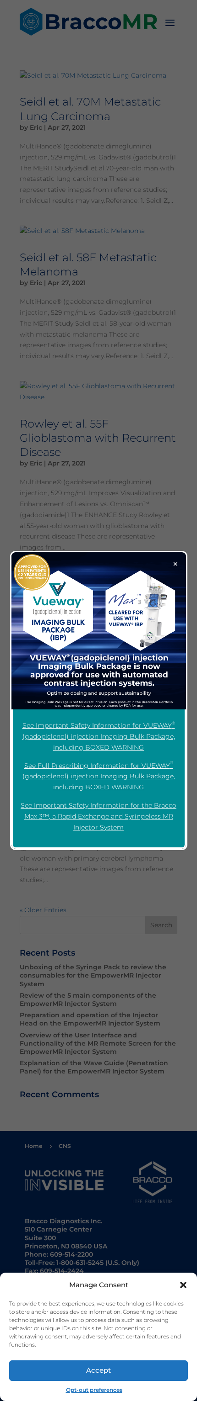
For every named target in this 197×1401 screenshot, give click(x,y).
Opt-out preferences (94, 1389)
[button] (183, 1285)
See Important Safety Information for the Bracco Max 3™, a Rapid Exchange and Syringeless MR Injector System (98, 816)
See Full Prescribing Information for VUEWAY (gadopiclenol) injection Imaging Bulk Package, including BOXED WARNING (98, 776)
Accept (98, 1370)
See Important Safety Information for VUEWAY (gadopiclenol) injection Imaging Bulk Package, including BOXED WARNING (98, 735)
